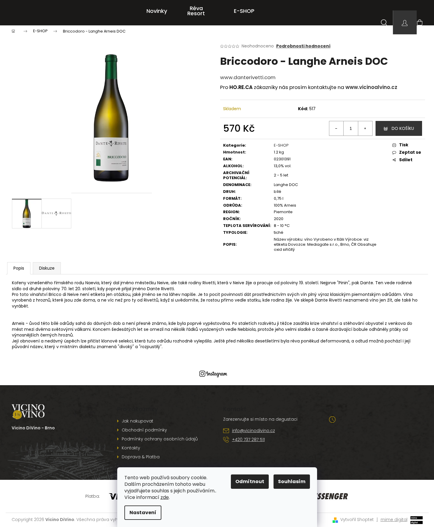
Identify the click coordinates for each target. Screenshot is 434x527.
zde (164, 497)
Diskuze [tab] (47, 268)
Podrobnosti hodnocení (303, 46)
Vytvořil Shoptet (357, 520)
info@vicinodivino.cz (253, 431)
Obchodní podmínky (144, 430)
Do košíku (403, 128)
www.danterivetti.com (248, 77)
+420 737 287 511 (248, 440)
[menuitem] (157, 11)
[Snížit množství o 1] (336, 128)
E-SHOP (281, 145)
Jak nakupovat (137, 421)
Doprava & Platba (141, 457)
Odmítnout (249, 481)
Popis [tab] (18, 268)
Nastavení (142, 512)
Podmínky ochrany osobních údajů (160, 439)
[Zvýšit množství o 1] (365, 128)
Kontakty (131, 448)
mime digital (392, 520)
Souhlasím (291, 481)
